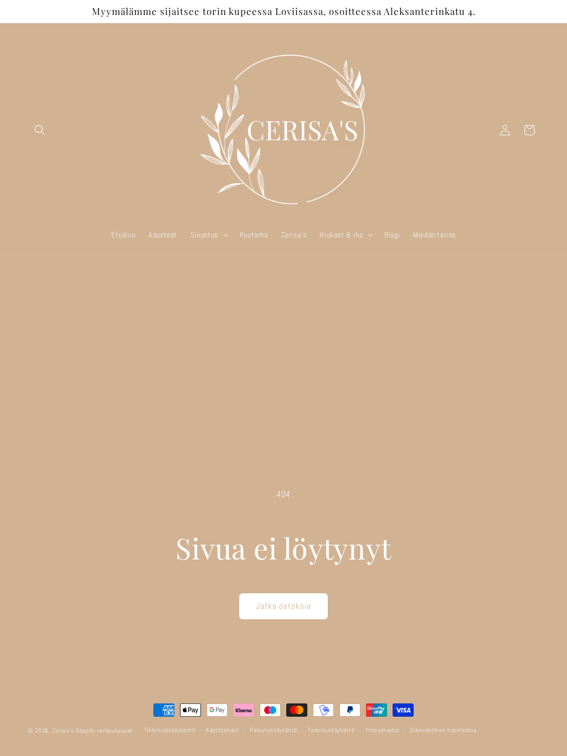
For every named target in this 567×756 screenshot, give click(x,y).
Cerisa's (63, 730)
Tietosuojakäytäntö (169, 730)
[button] (40, 130)
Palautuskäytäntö (273, 730)
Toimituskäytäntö (331, 730)
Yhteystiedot (382, 730)
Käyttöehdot (222, 730)
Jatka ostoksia (283, 605)
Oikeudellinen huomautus (443, 730)
